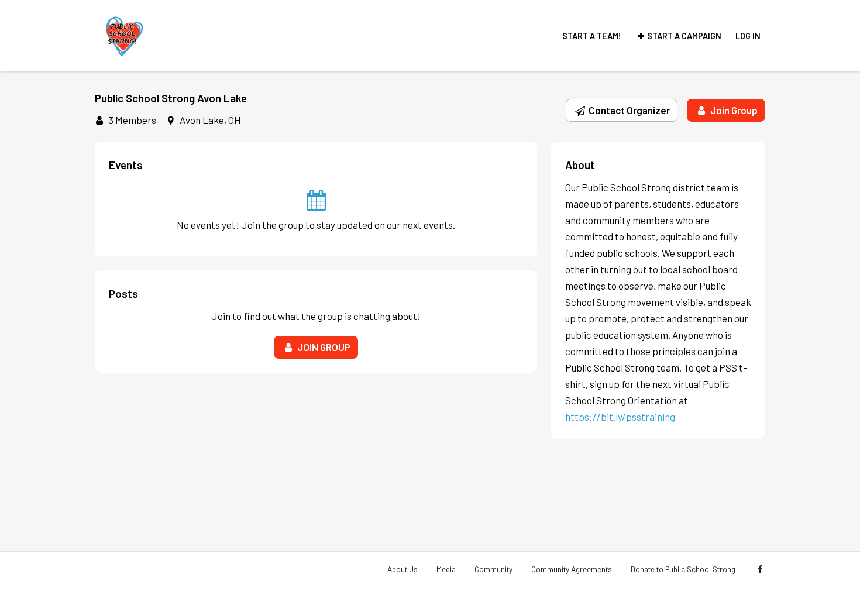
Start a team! (591, 36)
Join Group (733, 110)
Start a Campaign (684, 36)
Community (493, 569)
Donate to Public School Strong (683, 569)
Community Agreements (571, 569)
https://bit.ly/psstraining (620, 416)
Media (446, 569)
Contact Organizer (628, 110)
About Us (402, 569)
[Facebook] (759, 569)
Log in (748, 36)
